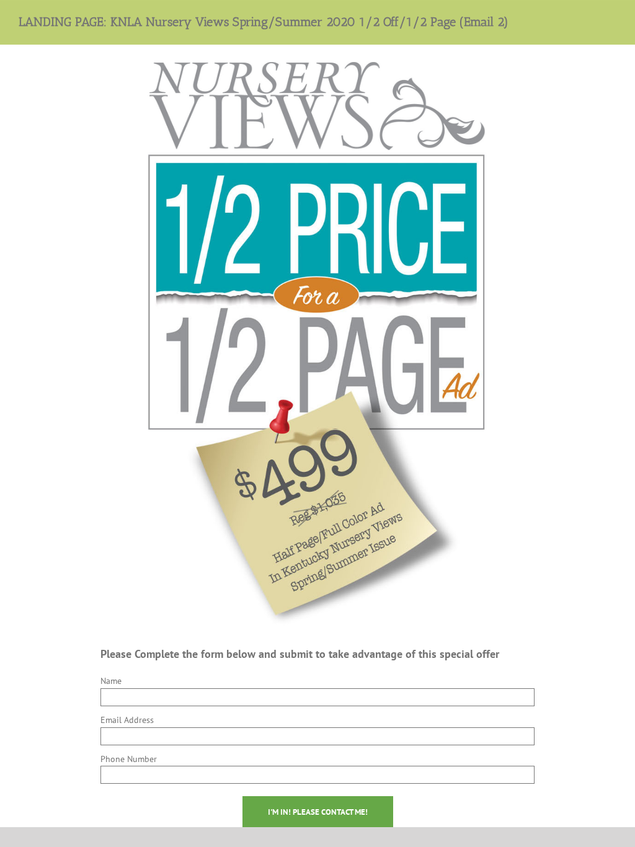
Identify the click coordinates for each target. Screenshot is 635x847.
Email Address (127, 719)
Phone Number (128, 759)
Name (111, 680)
